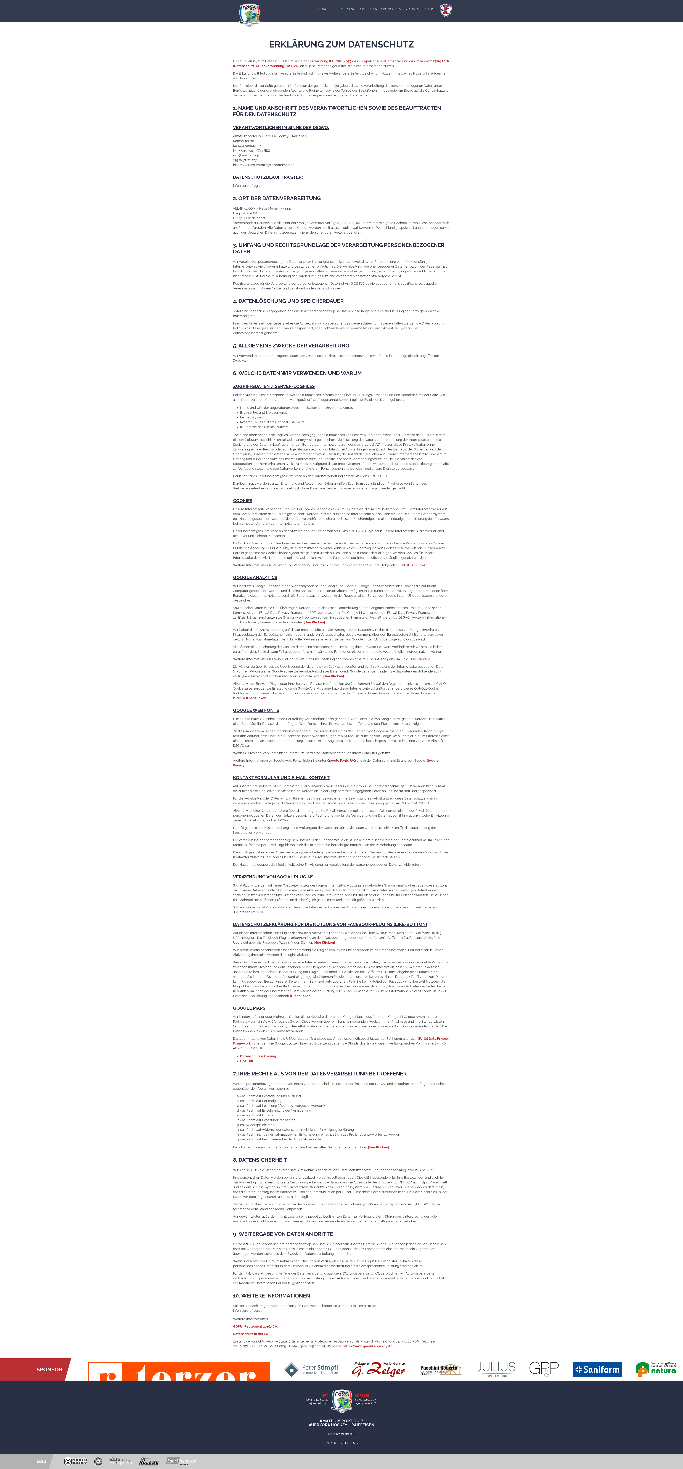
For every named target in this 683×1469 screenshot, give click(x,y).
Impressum (352, 1443)
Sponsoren (391, 9)
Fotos (428, 9)
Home (323, 9)
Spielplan (369, 9)
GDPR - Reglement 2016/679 (255, 1326)
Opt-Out (246, 1061)
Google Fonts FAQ (341, 760)
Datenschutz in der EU (250, 1334)
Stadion (412, 9)
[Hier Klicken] (417, 565)
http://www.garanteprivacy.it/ (368, 1346)
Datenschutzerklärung (258, 1056)
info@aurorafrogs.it (317, 1403)
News (352, 9)
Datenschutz (334, 1443)
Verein (337, 9)
